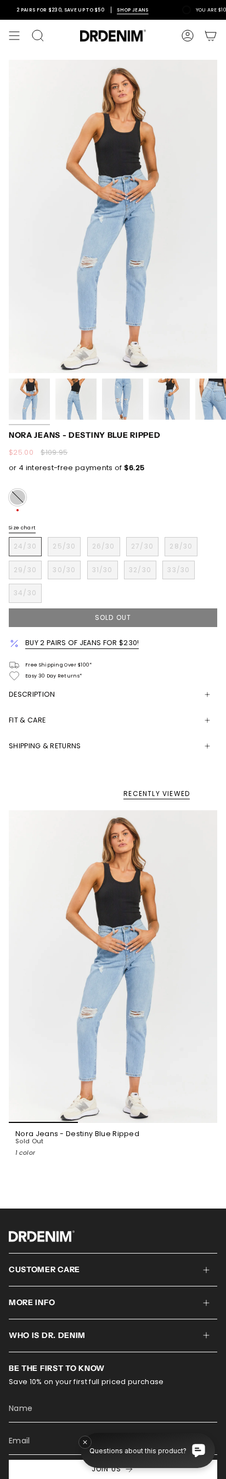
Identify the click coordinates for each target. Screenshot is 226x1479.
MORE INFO (32, 1302)
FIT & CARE (27, 720)
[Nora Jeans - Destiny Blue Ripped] (113, 966)
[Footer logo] (42, 1236)
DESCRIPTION (32, 694)
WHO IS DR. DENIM (47, 1335)
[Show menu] (14, 35)
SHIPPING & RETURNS (45, 745)
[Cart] (210, 35)
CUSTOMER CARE (44, 1269)
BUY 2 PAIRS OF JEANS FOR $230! (82, 642)
